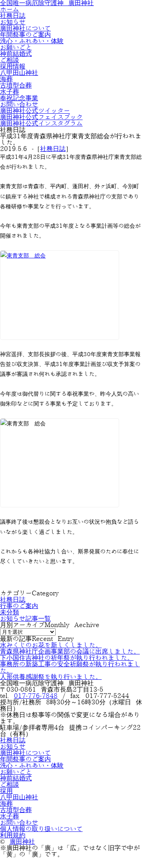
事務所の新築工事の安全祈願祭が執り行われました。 (70, 667)
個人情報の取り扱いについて (41, 829)
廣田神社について (25, 753)
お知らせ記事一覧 (25, 618)
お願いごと (16, 772)
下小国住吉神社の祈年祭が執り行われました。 (66, 658)
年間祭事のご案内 (25, 759)
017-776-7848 (36, 696)
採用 (6, 791)
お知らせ (12, 746)
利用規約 (12, 835)
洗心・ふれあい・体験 (32, 765)
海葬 (6, 803)
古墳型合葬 (16, 810)
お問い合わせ (19, 822)
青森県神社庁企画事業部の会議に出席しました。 (70, 651)
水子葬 (9, 816)
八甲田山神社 (19, 797)
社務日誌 (53, 149)
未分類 (9, 612)
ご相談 (9, 784)
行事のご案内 (19, 606)
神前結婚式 (16, 778)
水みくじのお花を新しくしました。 (51, 645)
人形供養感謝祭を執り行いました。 (51, 677)
